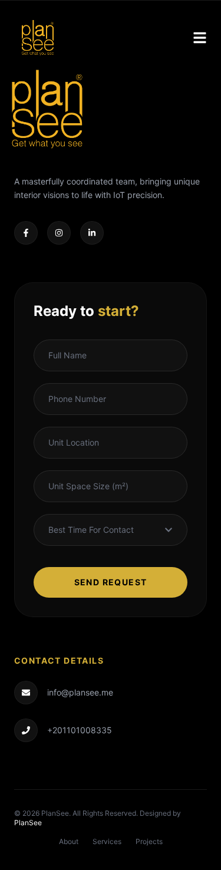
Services (107, 841)
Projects (149, 841)
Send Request (110, 582)
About (68, 841)
